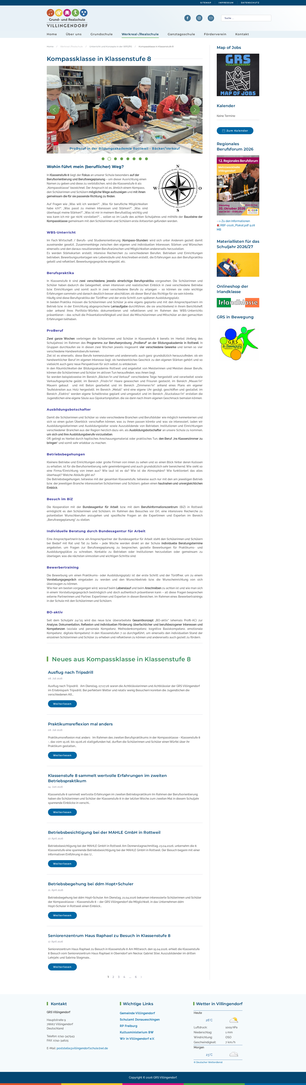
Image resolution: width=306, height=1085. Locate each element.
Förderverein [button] (215, 34)
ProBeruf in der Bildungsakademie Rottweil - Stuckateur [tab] (104, 159)
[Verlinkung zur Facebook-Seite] (187, 18)
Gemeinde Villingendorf (137, 1013)
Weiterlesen (62, 703)
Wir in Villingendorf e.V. (137, 1038)
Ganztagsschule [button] (181, 34)
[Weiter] (141, 977)
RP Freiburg (128, 1026)
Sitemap (205, 2)
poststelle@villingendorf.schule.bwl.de (82, 1048)
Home (52, 34)
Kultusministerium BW (137, 1032)
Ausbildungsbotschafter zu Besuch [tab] (135, 159)
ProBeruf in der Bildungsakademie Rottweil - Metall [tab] (129, 159)
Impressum (226, 2)
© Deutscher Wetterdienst (208, 1062)
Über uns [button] (74, 34)
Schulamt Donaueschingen (140, 1019)
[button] (54, 110)
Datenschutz (250, 2)
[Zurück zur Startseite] (67, 18)
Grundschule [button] (101, 34)
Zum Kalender (237, 130)
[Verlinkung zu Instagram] (199, 18)
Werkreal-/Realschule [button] (140, 34)
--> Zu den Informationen (233, 221)
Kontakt (242, 34)
